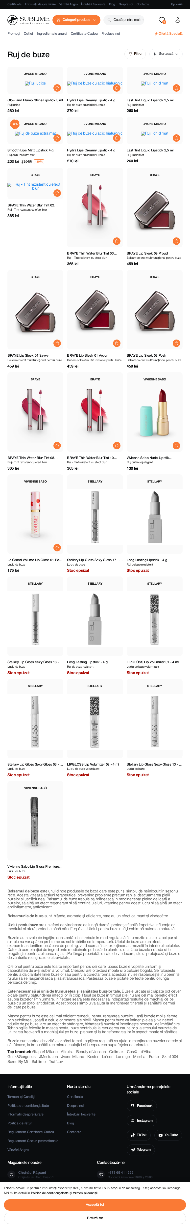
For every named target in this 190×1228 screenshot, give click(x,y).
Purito (154, 1057)
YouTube (171, 1135)
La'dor (107, 1057)
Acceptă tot (95, 1204)
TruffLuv (56, 1062)
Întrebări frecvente (93, 4)
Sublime (39, 1062)
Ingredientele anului (52, 33)
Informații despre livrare (40, 4)
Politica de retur (19, 1123)
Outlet (28, 33)
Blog (112, 4)
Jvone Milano (72, 1057)
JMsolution (48, 1057)
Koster (92, 1057)
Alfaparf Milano (45, 1052)
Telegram (144, 1149)
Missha (139, 1057)
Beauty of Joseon (91, 1052)
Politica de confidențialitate (28, 1106)
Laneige (123, 1057)
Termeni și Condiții (21, 1097)
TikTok (141, 1135)
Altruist (66, 1052)
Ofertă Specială (171, 33)
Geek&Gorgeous (21, 1057)
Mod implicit (166, 54)
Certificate (14, 4)
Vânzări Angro (68, 4)
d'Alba (146, 1052)
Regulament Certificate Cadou (30, 1132)
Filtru (138, 54)
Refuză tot (95, 1218)
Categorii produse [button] (76, 20)
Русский (177, 4)
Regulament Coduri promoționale (32, 1141)
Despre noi (126, 4)
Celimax (116, 1052)
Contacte (143, 4)
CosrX (132, 1052)
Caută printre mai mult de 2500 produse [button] (129, 20)
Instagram (144, 1120)
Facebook (144, 1106)
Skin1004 (170, 1057)
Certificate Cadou (84, 33)
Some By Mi (17, 1062)
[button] (162, 20)
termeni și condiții (85, 1193)
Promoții (13, 33)
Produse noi (110, 33)
